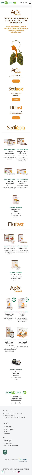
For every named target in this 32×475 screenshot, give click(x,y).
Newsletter (7, 433)
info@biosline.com (16, 400)
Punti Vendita (7, 426)
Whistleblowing (8, 443)
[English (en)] (26, 3)
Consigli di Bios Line (9, 428)
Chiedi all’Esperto (8, 429)
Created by (14, 471)
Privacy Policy (7, 440)
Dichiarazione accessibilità (11, 445)
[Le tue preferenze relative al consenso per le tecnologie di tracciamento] (2, 472)
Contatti (6, 431)
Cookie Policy (7, 442)
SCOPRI (16, 81)
